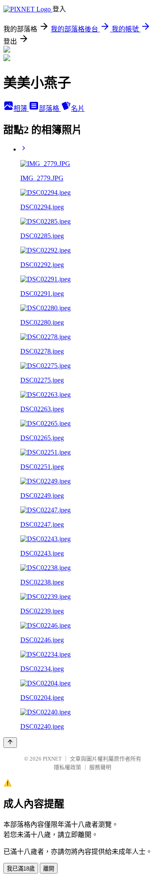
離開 (48, 868)
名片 (78, 108)
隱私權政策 (67, 767)
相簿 (21, 108)
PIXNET (52, 759)
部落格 (50, 108)
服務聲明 (100, 767)
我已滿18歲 (21, 868)
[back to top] (10, 742)
